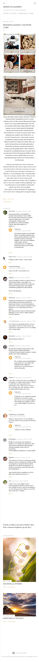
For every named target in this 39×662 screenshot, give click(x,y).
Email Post (11, 199)
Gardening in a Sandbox (16, 414)
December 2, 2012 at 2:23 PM (17, 416)
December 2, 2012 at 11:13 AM (23, 358)
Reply (10, 252)
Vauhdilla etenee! (12, 583)
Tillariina (11, 278)
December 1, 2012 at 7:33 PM (23, 211)
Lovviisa (11, 346)
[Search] (35, 3)
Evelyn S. (12, 377)
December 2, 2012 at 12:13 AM (23, 346)
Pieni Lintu (12, 257)
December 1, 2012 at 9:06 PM (24, 257)
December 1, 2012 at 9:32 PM (23, 230)
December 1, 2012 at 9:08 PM (17, 268)
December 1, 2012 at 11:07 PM (28, 321)
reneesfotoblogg (14, 266)
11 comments (11, 587)
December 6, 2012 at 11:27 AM (22, 457)
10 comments (11, 621)
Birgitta (11, 457)
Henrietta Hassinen (12, 7)
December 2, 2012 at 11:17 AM (23, 393)
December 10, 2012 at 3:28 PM (20, 481)
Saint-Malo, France (13, 618)
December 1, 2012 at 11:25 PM (23, 336)
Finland (9, 201)
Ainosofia (12, 336)
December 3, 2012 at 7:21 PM (24, 439)
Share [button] (4, 199)
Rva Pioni (12, 211)
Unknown (17, 229)
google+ (13, 13)
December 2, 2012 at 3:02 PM (23, 427)
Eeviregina (12, 439)
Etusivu (6, 13)
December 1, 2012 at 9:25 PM (22, 277)
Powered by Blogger (21, 653)
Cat (10, 481)
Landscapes (23, 13)
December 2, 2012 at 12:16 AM (23, 377)
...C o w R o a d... (14, 321)
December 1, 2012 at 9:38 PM (23, 297)
